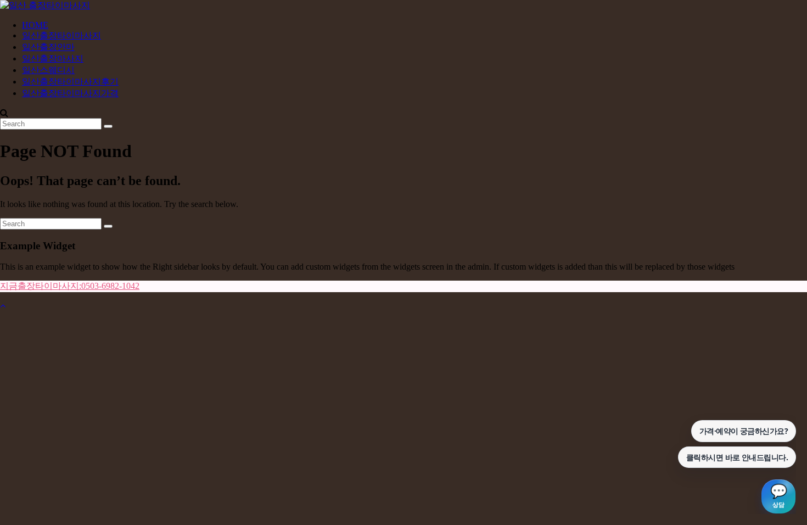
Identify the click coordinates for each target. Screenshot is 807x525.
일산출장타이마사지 (61, 35)
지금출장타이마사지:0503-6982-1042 (69, 286)
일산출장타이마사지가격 (70, 93)
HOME (35, 25)
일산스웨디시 (48, 70)
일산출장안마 (48, 47)
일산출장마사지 (52, 58)
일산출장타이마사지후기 (70, 81)
